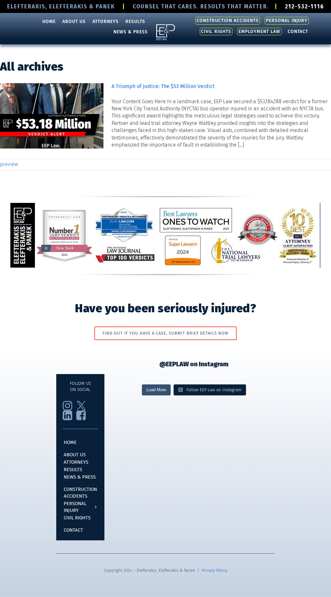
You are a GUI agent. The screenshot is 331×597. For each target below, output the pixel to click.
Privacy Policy (214, 570)
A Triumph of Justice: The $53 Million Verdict (163, 86)
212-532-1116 (304, 6)
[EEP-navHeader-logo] (165, 26)
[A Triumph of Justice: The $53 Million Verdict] (51, 116)
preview (9, 164)
